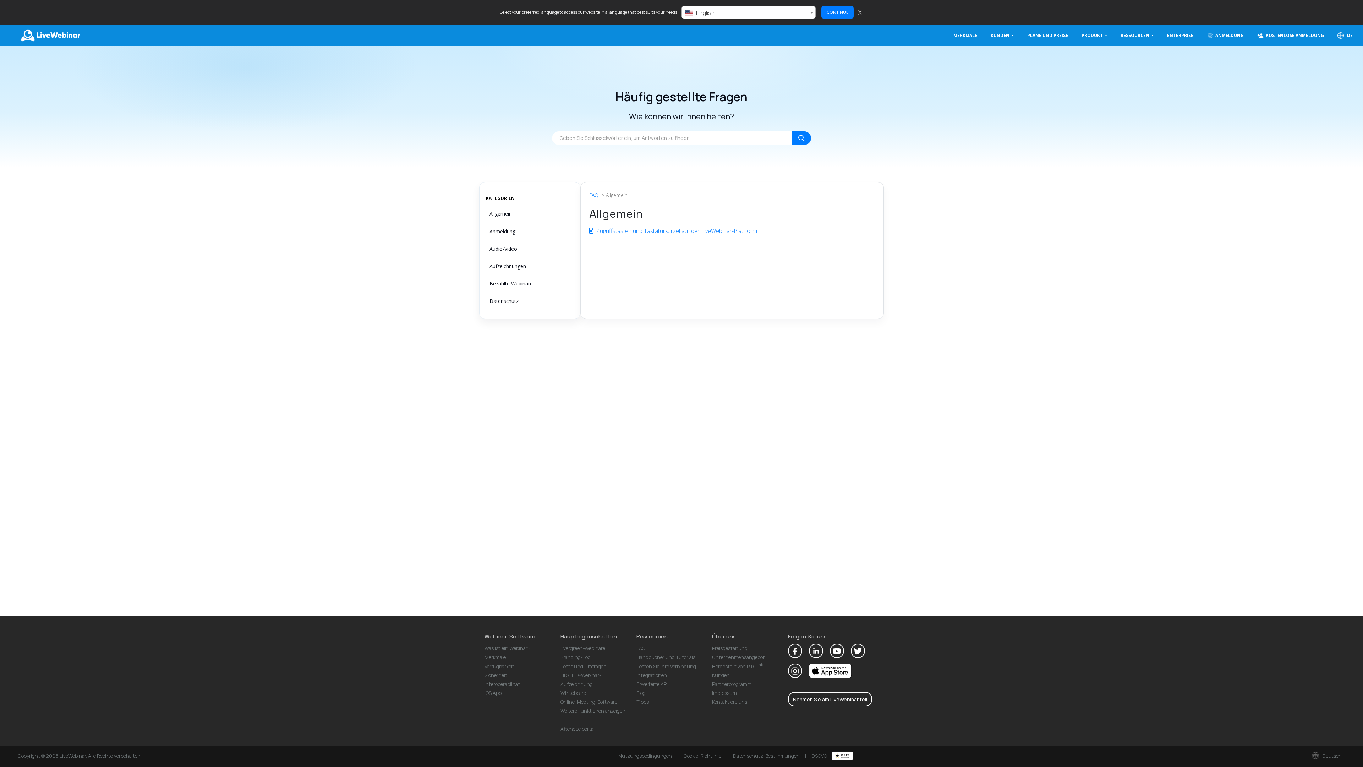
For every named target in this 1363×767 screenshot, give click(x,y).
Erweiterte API (652, 684)
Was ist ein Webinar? (507, 648)
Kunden (721, 675)
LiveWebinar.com (50, 35)
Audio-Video (503, 248)
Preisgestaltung (730, 648)
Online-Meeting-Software (588, 701)
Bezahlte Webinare (511, 283)
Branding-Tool (575, 657)
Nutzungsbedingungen (645, 755)
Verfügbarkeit (499, 666)
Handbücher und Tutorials (665, 657)
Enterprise (1180, 35)
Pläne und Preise (1047, 35)
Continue (837, 12)
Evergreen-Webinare (582, 648)
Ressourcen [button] (1135, 35)
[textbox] (748, 13)
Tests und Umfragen (583, 666)
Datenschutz (504, 301)
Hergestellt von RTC (737, 666)
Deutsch (1331, 755)
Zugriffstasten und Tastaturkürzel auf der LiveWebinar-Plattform (676, 231)
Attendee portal (577, 728)
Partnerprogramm (731, 684)
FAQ (593, 195)
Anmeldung (502, 231)
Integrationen (651, 675)
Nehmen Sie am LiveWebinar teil (830, 699)
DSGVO (819, 755)
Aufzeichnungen (507, 266)
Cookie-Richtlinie (702, 755)
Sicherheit (496, 675)
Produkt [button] (1093, 35)
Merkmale (965, 35)
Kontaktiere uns (729, 701)
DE (1349, 35)
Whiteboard (573, 693)
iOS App (493, 693)
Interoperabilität (502, 684)
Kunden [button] (1001, 35)
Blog (641, 693)
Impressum (724, 693)
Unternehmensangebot (738, 657)
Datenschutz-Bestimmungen (766, 755)
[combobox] (749, 12)
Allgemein (500, 213)
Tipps (642, 701)
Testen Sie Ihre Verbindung (666, 666)
